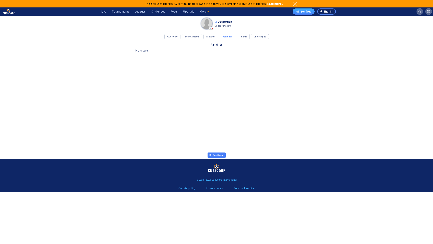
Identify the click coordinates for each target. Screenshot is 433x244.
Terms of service (244, 188)
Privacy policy (214, 188)
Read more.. (275, 4)
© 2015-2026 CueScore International (217, 179)
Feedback (218, 155)
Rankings (227, 36)
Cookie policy (186, 188)
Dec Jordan (225, 22)
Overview (172, 36)
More (203, 11)
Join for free (304, 11)
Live (103, 11)
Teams (243, 36)
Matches (210, 36)
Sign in (328, 11)
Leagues (140, 11)
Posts (174, 11)
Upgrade (188, 11)
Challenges (158, 11)
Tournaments (120, 11)
